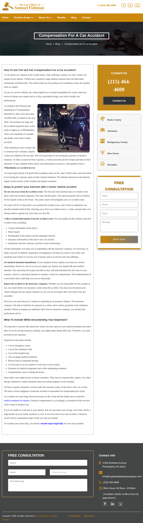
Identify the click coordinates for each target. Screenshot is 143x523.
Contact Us (119, 100)
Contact (86, 17)
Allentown (112, 131)
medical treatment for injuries (16, 400)
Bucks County (114, 120)
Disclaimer (89, 516)
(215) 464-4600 (108, 5)
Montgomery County (117, 142)
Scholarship (74, 516)
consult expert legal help (51, 423)
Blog (73, 17)
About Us (44, 17)
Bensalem (112, 165)
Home (5, 17)
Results (61, 17)
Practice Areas (22, 17)
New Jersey (113, 153)
